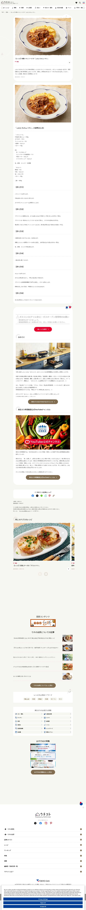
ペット (69, 7)
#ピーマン (53, 699)
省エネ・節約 (48, 7)
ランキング (7, 850)
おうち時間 (8, 874)
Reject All (43, 903)
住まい (38, 7)
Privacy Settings (43, 899)
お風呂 (30, 7)
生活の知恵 (60, 7)
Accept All (43, 906)
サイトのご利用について (24, 511)
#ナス (60, 699)
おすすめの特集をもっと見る (43, 772)
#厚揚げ (40, 699)
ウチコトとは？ (9, 871)
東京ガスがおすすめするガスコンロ (42, 402)
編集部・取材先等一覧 (11, 866)
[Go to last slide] (2, 8)
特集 (5, 856)
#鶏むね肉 (26, 699)
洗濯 (22, 7)
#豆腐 (46, 699)
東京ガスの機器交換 (66, 884)
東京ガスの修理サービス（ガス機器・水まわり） (34, 884)
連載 (5, 861)
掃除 (15, 7)
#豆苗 (33, 699)
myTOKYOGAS (18, 884)
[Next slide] (84, 8)
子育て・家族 (79, 7)
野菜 (18, 61)
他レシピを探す (42, 329)
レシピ (7, 8)
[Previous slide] (40, 574)
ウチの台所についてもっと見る (43, 685)
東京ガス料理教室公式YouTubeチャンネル (42, 477)
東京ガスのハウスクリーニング (53, 884)
